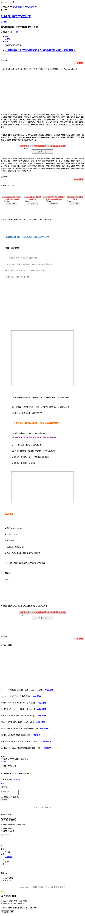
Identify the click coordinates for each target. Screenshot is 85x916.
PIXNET (27, 887)
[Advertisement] (24, 88)
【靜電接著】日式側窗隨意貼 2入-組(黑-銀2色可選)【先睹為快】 (40, 50)
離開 (12, 912)
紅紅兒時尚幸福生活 (16, 16)
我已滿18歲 (5, 912)
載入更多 (4, 787)
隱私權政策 (54, 887)
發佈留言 (4, 800)
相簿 (6, 36)
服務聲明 (62, 887)
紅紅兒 (3, 761)
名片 (6, 41)
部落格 (7, 39)
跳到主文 (4, 22)
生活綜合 (18, 32)
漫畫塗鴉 (17, 779)
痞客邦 (14, 773)
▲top (3, 783)
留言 (18, 773)
